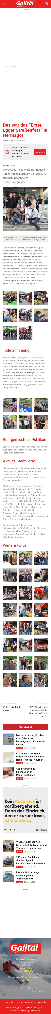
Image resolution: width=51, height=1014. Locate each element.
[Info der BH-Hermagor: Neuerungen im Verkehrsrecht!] (8, 876)
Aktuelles (25, 727)
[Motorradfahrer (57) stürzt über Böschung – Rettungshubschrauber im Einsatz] (8, 739)
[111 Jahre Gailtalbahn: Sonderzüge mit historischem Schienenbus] (8, 861)
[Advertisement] (25, 36)
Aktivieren (40, 152)
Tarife (20, 1002)
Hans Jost (10, 140)
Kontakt (42, 1002)
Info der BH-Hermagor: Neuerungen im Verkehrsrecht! (28, 875)
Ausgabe (9, 1002)
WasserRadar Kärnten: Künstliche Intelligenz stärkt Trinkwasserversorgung (31, 845)
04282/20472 (30, 971)
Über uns (30, 1002)
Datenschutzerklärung (20, 1010)
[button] (4, 4)
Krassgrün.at (39, 1007)
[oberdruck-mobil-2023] (25, 832)
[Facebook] (22, 988)
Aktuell (13, 66)
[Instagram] (29, 988)
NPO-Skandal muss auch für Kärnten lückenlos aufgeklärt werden (38, 711)
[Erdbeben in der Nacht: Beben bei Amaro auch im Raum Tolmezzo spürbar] (8, 757)
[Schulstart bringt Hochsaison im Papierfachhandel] (8, 773)
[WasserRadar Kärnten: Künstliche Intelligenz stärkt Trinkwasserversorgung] (8, 846)
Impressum (35, 1010)
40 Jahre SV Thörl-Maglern (12, 708)
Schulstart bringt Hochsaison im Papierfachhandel (26, 771)
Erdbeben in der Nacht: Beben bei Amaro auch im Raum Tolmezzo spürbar (30, 756)
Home (5, 66)
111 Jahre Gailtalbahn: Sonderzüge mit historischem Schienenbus (30, 860)
